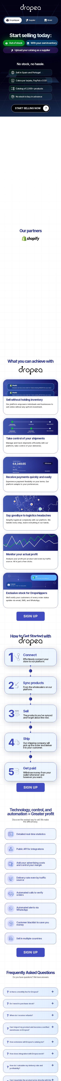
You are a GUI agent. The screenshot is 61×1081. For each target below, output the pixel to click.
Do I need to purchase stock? (22, 1000)
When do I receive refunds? (21, 1012)
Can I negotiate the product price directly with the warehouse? (30, 1077)
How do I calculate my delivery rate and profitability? (26, 1063)
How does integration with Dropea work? (27, 1050)
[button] (30, 988)
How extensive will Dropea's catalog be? (27, 1038)
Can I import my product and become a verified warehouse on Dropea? (29, 1025)
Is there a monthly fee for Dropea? (24, 988)
